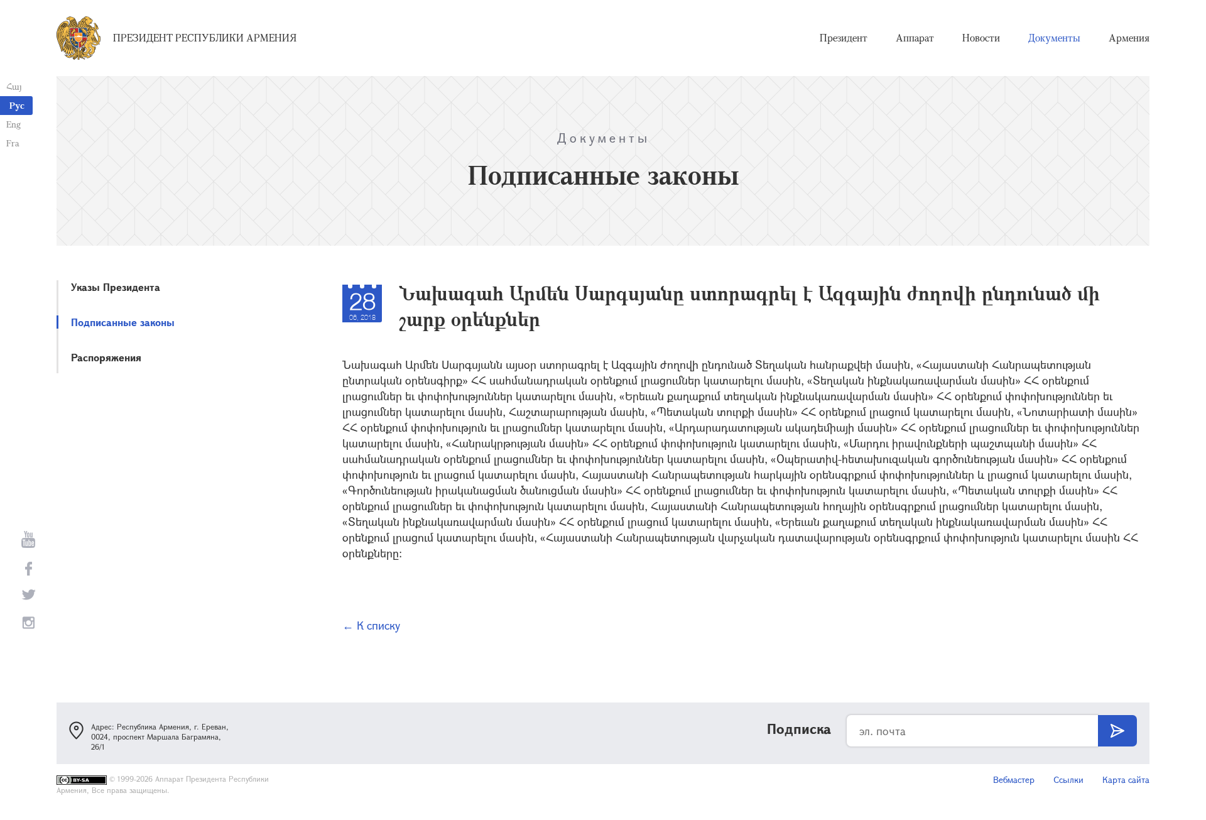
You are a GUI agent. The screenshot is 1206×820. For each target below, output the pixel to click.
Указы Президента (115, 286)
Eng (13, 124)
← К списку (371, 625)
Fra (12, 143)
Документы (1054, 38)
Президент (843, 38)
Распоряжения (106, 357)
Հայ (14, 86)
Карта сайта (1125, 779)
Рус (16, 105)
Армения (1129, 38)
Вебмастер (1014, 779)
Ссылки (1068, 779)
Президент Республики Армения (204, 38)
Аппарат (915, 38)
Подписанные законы (123, 322)
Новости (981, 38)
